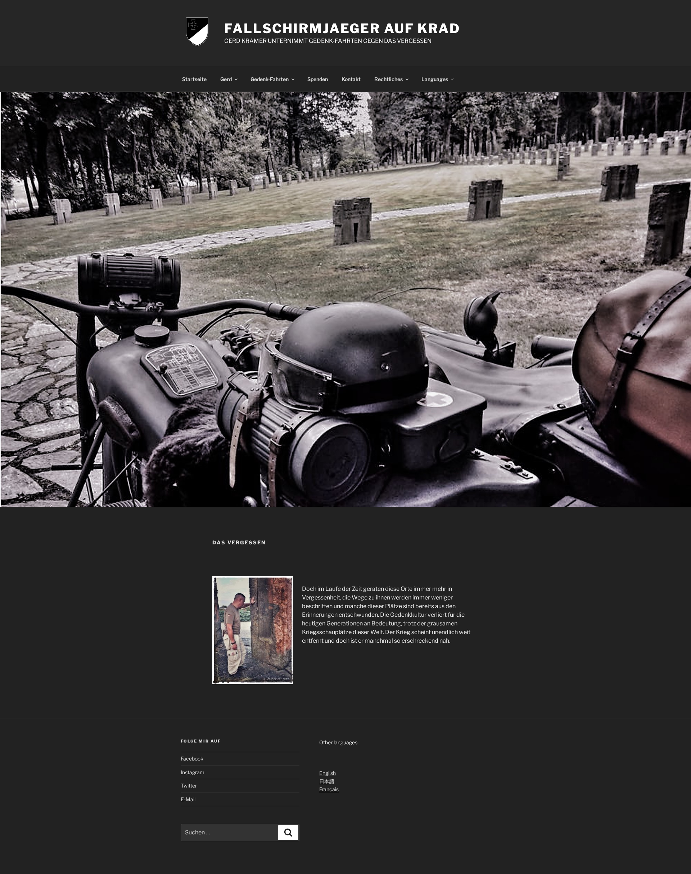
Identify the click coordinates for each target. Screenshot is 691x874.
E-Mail (188, 799)
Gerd (226, 79)
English (327, 773)
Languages (434, 79)
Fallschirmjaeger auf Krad (342, 28)
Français (329, 789)
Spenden (317, 79)
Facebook (192, 758)
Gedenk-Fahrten (269, 79)
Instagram (192, 772)
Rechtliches (388, 79)
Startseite (194, 79)
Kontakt (351, 79)
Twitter (189, 785)
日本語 (326, 781)
